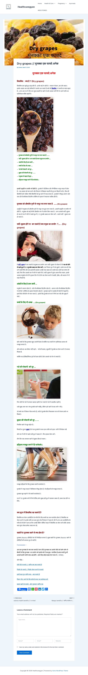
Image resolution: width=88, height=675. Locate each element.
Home (40, 3)
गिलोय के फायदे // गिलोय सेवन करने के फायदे (30, 570)
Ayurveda (72, 3)
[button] (54, 3)
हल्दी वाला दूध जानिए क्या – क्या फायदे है (28, 574)
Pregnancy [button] (61, 3)
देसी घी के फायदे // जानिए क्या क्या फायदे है (29, 565)
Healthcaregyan (26, 7)
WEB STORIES (42, 10)
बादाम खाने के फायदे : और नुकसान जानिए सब (30, 584)
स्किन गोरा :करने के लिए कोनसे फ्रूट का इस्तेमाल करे (32, 579)
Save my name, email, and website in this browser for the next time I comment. (41, 647)
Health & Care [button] (48, 3)
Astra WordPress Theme (60, 671)
